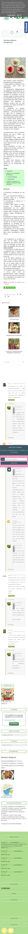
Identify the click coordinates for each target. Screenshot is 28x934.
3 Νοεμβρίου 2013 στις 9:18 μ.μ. (17, 606)
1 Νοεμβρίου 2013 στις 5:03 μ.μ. (18, 383)
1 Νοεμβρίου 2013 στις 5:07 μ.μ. (17, 410)
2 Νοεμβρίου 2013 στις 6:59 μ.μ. (18, 631)
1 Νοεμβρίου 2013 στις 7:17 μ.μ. (18, 444)
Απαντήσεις (11, 403)
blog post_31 (22, 842)
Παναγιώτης (10, 851)
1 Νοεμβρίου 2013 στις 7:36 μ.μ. (17, 472)
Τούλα (8, 842)
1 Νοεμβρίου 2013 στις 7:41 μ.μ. (17, 523)
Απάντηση (11, 399)
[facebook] (17, 294)
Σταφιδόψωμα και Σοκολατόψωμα (14, 335)
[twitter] (20, 294)
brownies (3, 859)
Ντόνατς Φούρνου (8, 757)
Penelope (10, 630)
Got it (19, 15)
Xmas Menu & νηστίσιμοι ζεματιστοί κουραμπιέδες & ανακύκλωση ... (14, 352)
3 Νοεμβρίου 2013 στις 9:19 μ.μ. (17, 656)
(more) (10, 847)
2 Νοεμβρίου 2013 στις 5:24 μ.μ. (18, 574)
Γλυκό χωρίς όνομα (14, 319)
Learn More (11, 15)
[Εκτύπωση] (10, 287)
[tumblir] (5, 296)
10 (17, 33)
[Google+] (8, 296)
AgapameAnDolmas (17, 406)
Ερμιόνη (10, 575)
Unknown (10, 443)
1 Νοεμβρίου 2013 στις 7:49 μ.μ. (17, 548)
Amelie (10, 383)
